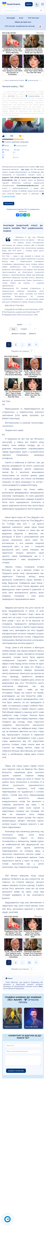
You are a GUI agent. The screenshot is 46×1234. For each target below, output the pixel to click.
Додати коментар (16, 1071)
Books (14, 4)
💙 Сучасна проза (32, 96)
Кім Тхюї (11, 96)
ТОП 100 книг (33, 18)
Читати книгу (8, 203)
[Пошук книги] (41, 10)
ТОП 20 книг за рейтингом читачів (20, 26)
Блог (21, 18)
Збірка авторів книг (23, 22)
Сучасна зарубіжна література (16, 142)
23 (29, 344)
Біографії (11, 18)
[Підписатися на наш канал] (40, 26)
